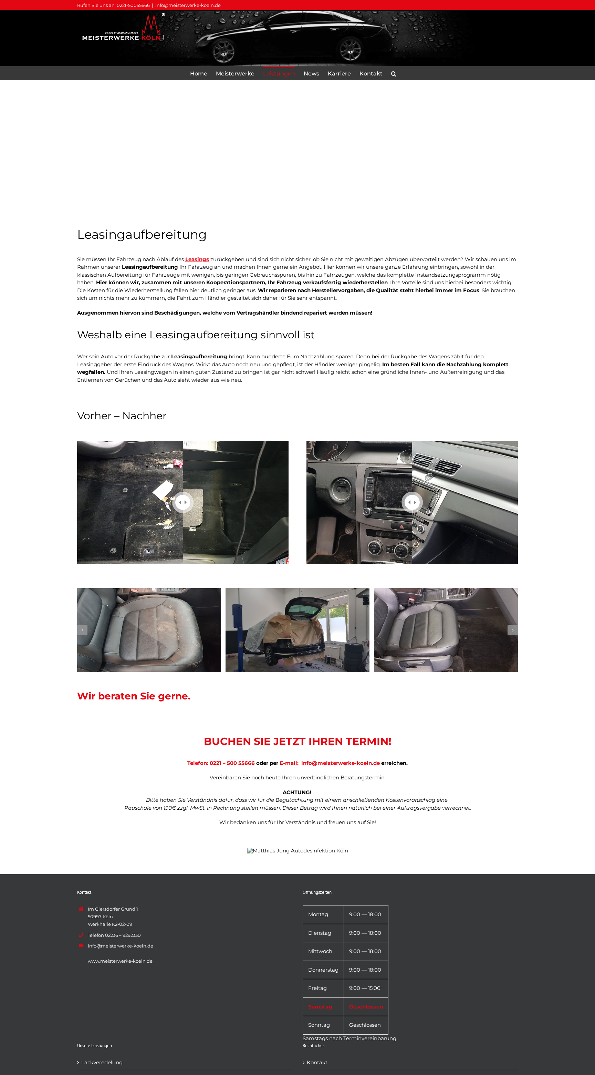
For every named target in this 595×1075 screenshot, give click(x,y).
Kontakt (317, 1062)
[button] (393, 73)
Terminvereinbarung (369, 1038)
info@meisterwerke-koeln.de (188, 5)
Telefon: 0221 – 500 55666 (221, 763)
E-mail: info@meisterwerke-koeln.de (330, 763)
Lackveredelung (102, 1062)
